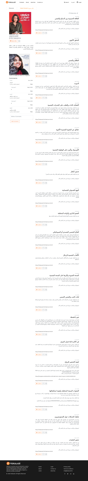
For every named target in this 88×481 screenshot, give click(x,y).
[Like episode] (43, 33)
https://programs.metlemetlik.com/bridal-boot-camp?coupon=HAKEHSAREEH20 (55, 376)
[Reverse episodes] (77, 13)
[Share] (19, 41)
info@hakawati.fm (68, 470)
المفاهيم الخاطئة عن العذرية (14, 84)
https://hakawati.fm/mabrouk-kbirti (44, 30)
